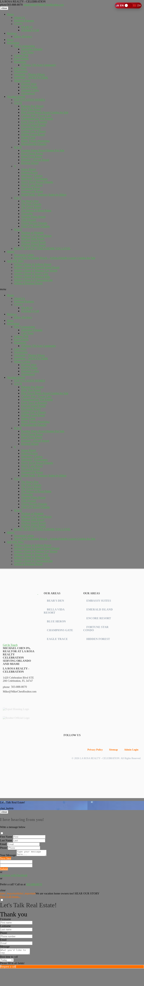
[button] (128, 5)
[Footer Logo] (20, 593)
